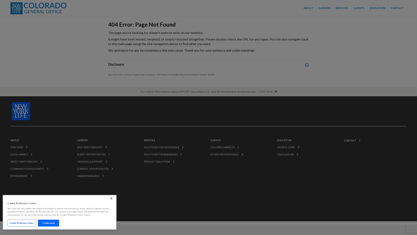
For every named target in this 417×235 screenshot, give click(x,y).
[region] (60, 212)
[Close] (111, 198)
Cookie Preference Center (22, 223)
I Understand (49, 223)
